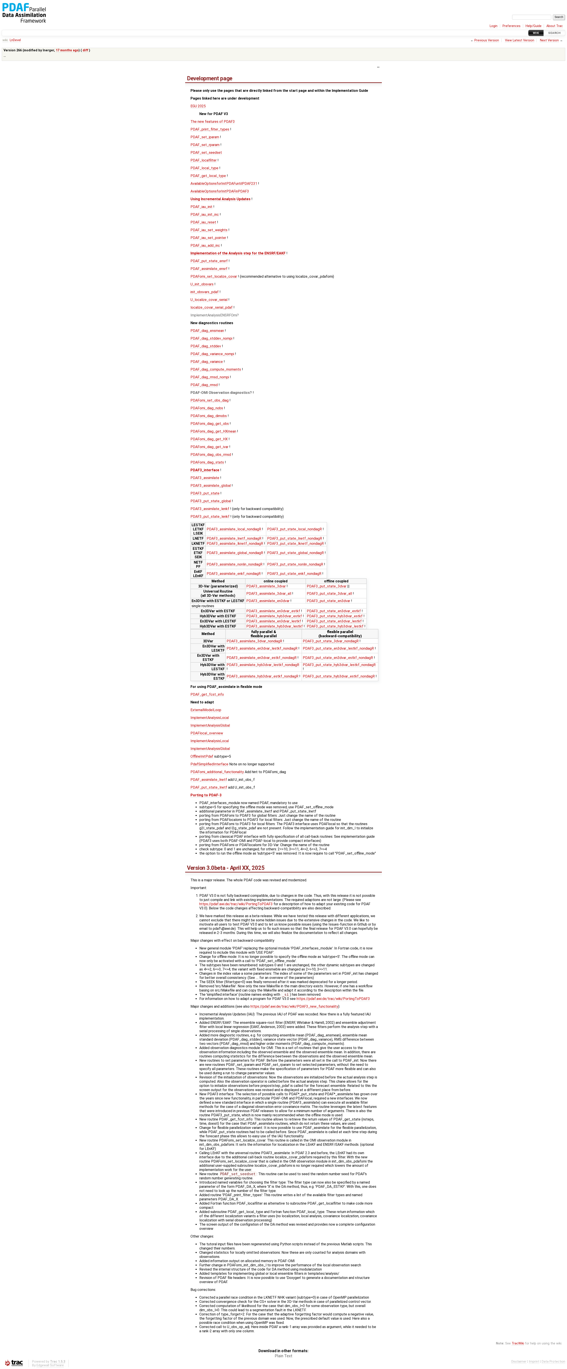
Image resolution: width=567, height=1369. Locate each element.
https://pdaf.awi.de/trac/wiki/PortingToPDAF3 (236, 904)
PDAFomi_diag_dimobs (208, 416)
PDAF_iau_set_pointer (208, 238)
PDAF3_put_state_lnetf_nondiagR (294, 538)
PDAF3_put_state (204, 493)
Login (493, 26)
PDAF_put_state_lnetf (208, 787)
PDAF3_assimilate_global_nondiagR (235, 553)
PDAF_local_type (204, 168)
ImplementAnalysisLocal (209, 718)
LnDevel (15, 40)
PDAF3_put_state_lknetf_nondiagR (295, 543)
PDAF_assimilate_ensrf (208, 269)
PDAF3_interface (204, 470)
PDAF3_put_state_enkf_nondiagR (294, 574)
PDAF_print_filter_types (209, 129)
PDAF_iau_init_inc (204, 214)
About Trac (554, 26)
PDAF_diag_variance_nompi (212, 354)
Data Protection (553, 1361)
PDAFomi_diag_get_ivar (209, 447)
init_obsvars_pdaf (204, 292)
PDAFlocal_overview (206, 733)
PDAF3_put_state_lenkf (209, 516)
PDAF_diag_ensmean (207, 331)
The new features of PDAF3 (212, 121)
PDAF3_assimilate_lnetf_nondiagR (234, 538)
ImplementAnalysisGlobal (210, 725)
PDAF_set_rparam (204, 145)
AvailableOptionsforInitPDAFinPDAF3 (219, 191)
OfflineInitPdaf (201, 756)
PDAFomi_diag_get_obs (209, 424)
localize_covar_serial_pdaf (211, 307)
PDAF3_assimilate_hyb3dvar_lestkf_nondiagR (263, 665)
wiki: (5, 40)
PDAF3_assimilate (204, 478)
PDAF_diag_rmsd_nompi (209, 377)
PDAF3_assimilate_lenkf (209, 509)
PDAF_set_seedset (206, 152)
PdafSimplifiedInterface (209, 764)
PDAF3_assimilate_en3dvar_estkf (273, 611)
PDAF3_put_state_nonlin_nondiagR (295, 564)
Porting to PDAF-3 (205, 795)
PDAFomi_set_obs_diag (209, 400)
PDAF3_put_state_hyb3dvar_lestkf (335, 626)
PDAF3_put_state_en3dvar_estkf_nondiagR (338, 658)
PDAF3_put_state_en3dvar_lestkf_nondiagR (338, 648)
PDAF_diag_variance (206, 362)
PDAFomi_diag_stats (207, 462)
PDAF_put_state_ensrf (209, 261)
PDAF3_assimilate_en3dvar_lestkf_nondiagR (262, 648)
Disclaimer (518, 1361)
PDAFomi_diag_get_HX (209, 439)
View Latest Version (519, 40)
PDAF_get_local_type (208, 176)
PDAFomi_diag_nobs (206, 408)
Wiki (536, 33)
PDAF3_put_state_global (210, 501)
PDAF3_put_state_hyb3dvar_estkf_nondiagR (339, 676)
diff (85, 50)
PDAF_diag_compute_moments (215, 369)
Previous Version (486, 40)
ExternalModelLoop (205, 710)
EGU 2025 (198, 106)
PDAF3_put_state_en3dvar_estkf (334, 611)
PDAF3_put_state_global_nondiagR (295, 553)
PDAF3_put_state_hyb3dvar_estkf (335, 616)
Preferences (511, 26)
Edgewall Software (50, 1365)
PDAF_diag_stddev (205, 346)
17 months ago (67, 50)
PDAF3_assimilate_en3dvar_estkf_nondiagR (262, 658)
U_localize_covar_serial (208, 300)
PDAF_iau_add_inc (205, 245)
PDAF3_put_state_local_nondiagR (294, 529)
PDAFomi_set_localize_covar (213, 276)
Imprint (534, 1361)
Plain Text (283, 1356)
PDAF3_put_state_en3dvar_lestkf (334, 621)
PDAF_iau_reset (203, 222)
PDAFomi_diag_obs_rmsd (210, 454)
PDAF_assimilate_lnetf (208, 780)
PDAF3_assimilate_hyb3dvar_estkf (274, 616)
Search (554, 33)
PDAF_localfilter (203, 160)
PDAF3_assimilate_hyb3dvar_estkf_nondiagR (262, 676)
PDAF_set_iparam (204, 137)
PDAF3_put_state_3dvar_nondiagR (331, 641)
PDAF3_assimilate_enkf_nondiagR (234, 574)
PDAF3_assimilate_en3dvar (267, 601)
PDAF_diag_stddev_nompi (211, 338)
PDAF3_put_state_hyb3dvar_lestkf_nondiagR (339, 665)
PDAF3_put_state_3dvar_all (329, 593)
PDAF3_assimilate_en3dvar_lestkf (273, 621)
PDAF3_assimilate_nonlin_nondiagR (234, 564)
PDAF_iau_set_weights (208, 230)
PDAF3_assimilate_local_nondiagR (234, 529)
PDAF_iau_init (201, 207)
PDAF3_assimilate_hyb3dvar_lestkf (274, 626)
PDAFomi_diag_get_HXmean (213, 431)
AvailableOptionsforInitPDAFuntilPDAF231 (223, 183)
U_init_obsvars (202, 284)
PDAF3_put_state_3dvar (326, 586)
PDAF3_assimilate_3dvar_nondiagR (254, 641)
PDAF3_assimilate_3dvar (266, 586)
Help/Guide (534, 26)
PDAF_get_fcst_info (207, 694)
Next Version (549, 40)
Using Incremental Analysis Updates (220, 199)
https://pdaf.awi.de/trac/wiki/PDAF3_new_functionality (294, 1006)
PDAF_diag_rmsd (204, 385)
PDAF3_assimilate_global (210, 485)
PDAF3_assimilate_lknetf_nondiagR (235, 543)
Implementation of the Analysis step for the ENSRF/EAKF (237, 253)
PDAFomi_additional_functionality (217, 772)
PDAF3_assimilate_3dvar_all (268, 593)
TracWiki (518, 1343)
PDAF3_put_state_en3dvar (328, 601)
